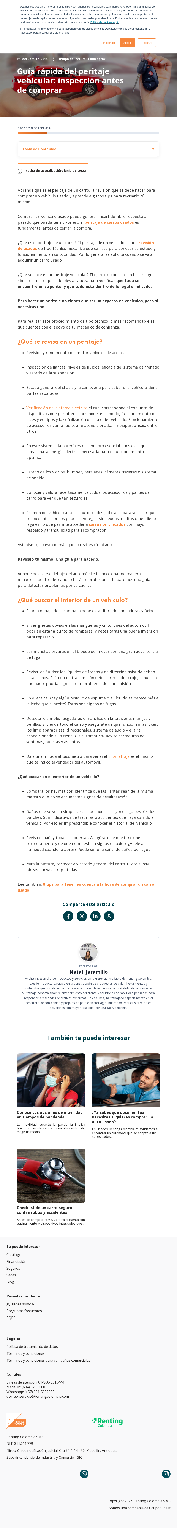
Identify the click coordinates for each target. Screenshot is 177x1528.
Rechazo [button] (147, 42)
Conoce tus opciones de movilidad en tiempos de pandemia (50, 1115)
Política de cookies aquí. (104, 22)
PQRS (10, 1317)
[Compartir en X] (82, 916)
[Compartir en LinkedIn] (95, 916)
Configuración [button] (109, 42)
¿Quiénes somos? (20, 1304)
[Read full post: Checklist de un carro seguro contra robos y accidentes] (51, 1176)
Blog (10, 1282)
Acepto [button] (127, 42)
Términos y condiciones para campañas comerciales (48, 1360)
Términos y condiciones (25, 1353)
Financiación (16, 1261)
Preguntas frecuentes (24, 1310)
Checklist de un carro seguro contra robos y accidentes (44, 1210)
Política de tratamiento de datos (32, 1346)
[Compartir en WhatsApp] (109, 916)
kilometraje (118, 756)
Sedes (11, 1275)
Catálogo (13, 1254)
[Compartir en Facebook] (68, 916)
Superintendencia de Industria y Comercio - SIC (44, 1457)
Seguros (13, 1268)
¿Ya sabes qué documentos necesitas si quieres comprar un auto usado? (122, 1117)
